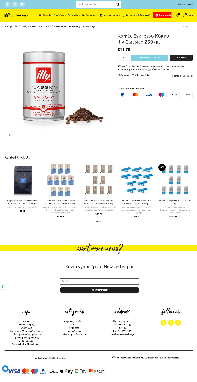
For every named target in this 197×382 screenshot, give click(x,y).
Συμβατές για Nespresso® (54, 207)
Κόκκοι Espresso (37, 26)
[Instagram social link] (15, 4)
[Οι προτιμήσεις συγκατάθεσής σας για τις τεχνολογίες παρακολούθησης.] (3, 286)
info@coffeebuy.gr (125, 334)
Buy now (181, 58)
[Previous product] (184, 26)
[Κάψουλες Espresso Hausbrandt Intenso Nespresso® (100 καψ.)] (98, 180)
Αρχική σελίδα (11, 26)
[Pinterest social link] (188, 76)
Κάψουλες (65, 213)
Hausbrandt (72, 207)
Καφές (24, 26)
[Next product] (191, 26)
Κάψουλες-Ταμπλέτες (93, 210)
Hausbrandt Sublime (55, 210)
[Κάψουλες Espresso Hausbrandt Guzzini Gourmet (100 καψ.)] (136, 180)
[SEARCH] (117, 4)
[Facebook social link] (7, 4)
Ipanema (26, 207)
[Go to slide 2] (100, 221)
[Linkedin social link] (191, 76)
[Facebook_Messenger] (5, 368)
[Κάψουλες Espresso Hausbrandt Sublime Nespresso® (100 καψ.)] (60, 180)
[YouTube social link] (22, 4)
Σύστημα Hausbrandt (131, 207)
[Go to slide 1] (97, 221)
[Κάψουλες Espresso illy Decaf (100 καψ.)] (175, 180)
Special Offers (175, 213)
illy (49, 26)
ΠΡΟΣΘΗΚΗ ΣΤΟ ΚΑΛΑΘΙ (149, 58)
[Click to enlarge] (10, 135)
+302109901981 (124, 331)
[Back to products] (187, 26)
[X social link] (184, 76)
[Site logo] (18, 15)
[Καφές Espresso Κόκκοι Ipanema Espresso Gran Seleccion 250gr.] (22, 180)
